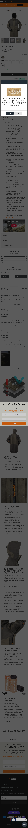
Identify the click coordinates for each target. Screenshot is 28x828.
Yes (10, 113)
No (18, 113)
